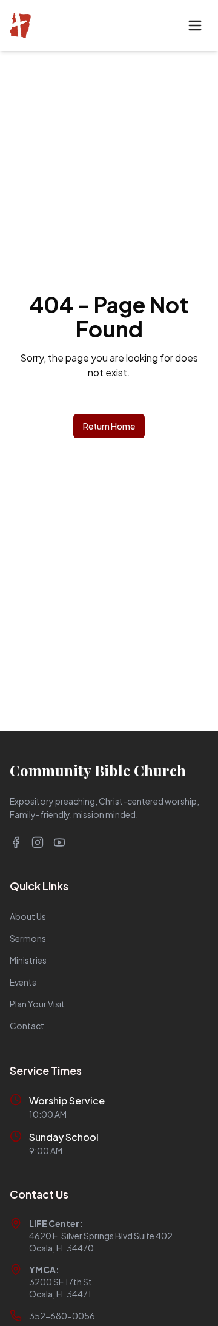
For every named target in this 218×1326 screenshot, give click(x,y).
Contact (27, 1025)
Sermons (28, 938)
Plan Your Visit (37, 1003)
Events (23, 981)
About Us (28, 916)
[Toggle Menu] (195, 25)
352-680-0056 (62, 1315)
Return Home (109, 426)
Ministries (28, 960)
